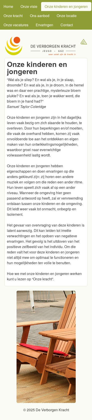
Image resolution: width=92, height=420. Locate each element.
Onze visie (29, 6)
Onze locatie (67, 15)
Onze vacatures (16, 24)
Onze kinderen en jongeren (66, 6)
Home (8, 6)
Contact (67, 24)
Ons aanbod (39, 15)
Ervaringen (44, 24)
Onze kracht (13, 15)
